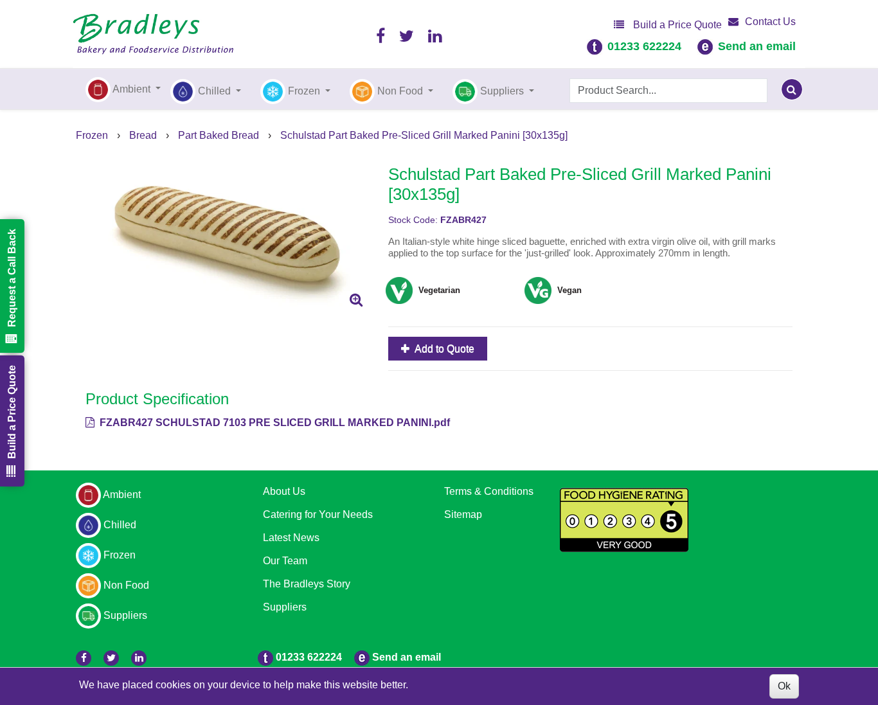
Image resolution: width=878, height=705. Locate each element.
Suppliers (285, 607)
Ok (784, 686)
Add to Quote (443, 348)
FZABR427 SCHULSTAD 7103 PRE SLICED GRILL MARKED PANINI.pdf (273, 422)
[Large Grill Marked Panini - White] (227, 234)
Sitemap (463, 514)
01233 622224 (644, 46)
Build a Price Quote (676, 24)
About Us (284, 491)
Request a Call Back (11, 278)
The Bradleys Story (306, 583)
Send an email (757, 46)
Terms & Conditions (488, 491)
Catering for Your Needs (318, 514)
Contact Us (770, 21)
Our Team (285, 560)
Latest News (291, 537)
